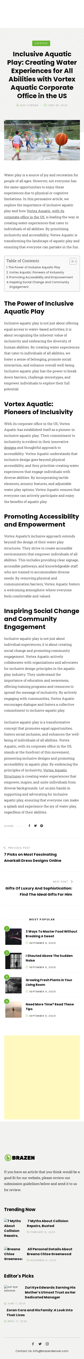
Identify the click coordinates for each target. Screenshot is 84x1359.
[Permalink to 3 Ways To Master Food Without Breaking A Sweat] (13, 937)
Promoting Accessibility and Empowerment (41, 277)
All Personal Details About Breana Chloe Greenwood (49, 1251)
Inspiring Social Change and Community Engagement (39, 284)
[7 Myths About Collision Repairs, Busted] (13, 1231)
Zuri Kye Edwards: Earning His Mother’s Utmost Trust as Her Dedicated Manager (50, 1292)
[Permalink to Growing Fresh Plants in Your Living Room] (13, 986)
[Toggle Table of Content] (71, 261)
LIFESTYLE (41, 43)
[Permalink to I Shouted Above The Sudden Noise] (13, 962)
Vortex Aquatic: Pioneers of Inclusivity (36, 272)
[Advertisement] (42, 1077)
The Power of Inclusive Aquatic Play (34, 267)
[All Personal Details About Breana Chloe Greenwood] (13, 1254)
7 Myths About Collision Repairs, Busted (47, 1223)
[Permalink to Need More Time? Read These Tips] (13, 1010)
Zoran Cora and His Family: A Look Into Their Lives (40, 1312)
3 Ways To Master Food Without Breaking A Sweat (51, 933)
